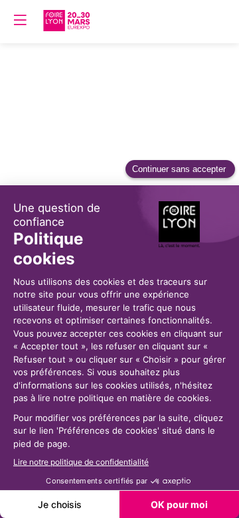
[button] (20, 20)
